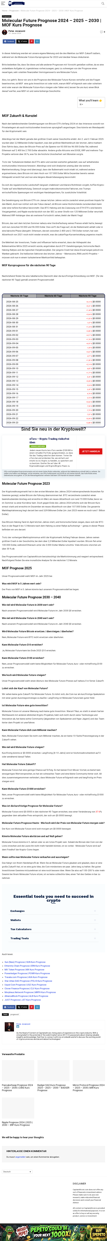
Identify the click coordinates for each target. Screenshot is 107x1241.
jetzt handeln (91, 451)
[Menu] (3, 3)
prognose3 (14, 1014)
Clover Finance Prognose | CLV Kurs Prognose (27, 988)
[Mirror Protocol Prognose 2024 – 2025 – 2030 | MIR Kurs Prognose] (89, 1062)
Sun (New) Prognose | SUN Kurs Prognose (25, 962)
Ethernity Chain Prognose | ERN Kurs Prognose (27, 965)
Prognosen (14, 11)
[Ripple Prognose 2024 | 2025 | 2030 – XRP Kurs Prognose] (18, 1099)
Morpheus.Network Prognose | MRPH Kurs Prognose (30, 992)
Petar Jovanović (16, 31)
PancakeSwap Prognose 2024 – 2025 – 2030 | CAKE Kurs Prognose (17, 1088)
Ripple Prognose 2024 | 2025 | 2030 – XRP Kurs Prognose (17, 1123)
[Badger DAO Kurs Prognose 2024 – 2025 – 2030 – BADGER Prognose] (53, 1062)
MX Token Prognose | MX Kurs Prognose (24, 969)
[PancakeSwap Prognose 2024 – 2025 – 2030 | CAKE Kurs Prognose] (18, 1062)
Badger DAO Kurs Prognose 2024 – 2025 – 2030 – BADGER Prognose (53, 1088)
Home (4, 11)
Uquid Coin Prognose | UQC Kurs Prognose (25, 984)
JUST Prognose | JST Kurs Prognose (23, 1000)
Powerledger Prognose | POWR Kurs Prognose (27, 973)
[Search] (103, 3)
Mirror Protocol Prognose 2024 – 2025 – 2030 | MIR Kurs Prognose (89, 1088)
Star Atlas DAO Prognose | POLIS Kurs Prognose (28, 981)
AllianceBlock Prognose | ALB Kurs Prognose (26, 996)
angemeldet (20, 1157)
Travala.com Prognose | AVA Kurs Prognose (26, 977)
